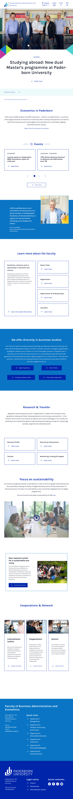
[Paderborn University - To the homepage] (6, 4)
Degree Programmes (24, 368)
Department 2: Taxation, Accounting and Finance (37, 727)
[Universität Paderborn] (36, 771)
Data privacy (34, 786)
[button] (46, 4)
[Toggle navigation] (19, 92)
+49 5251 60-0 (9, 789)
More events (38, 185)
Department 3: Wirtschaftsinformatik (38, 734)
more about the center (20, 585)
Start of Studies (53, 368)
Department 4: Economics (35, 740)
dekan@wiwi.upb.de (11, 731)
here (54, 495)
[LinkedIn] (57, 784)
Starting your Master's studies (23, 377)
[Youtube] (61, 784)
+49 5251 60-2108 (10, 727)
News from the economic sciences (36, 128)
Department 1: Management (35, 720)
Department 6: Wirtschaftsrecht (36, 752)
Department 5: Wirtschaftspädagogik (38, 746)
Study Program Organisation (54, 377)
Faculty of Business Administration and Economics (23, 4)
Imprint (33, 783)
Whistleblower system (38, 790)
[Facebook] (53, 784)
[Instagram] (49, 784)
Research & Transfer (9, 92)
